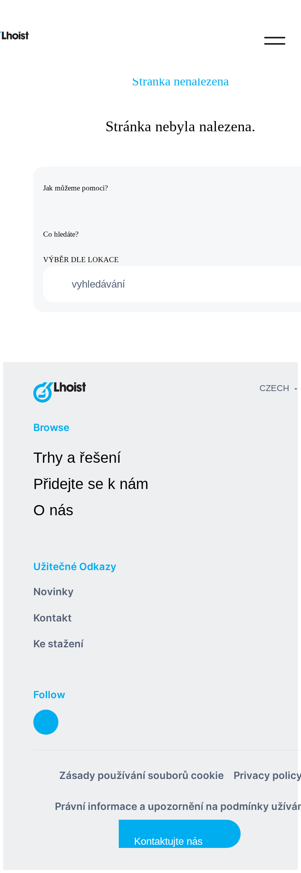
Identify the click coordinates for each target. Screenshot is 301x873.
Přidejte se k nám (91, 483)
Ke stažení (58, 644)
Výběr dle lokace (81, 259)
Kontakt (52, 618)
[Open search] (242, 40)
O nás (53, 510)
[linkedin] (45, 722)
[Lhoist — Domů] (59, 392)
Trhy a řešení (77, 457)
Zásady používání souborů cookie (141, 775)
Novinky (53, 591)
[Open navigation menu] (274, 40)
